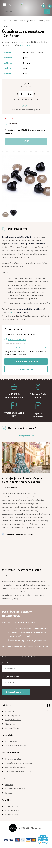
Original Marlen (12, 728)
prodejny (11, 312)
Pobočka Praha (12, 810)
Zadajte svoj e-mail (11, 677)
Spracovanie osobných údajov (19, 771)
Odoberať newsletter (16, 692)
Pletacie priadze (12, 715)
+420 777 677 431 (17, 339)
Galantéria (13, 21)
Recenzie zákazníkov (15, 789)
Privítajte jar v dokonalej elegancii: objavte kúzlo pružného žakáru (23, 480)
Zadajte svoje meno (11, 663)
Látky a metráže (13, 720)
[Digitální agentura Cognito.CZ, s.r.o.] (8, 840)
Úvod (4, 21)
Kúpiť (26, 141)
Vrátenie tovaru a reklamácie (18, 763)
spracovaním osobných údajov (13, 650)
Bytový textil (11, 711)
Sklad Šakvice (11, 806)
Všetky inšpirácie (26, 436)
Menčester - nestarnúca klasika (21, 569)
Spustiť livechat (26, 369)
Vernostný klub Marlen (15, 745)
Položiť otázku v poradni (26, 361)
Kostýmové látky (10, 487)
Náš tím (9, 784)
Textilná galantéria (27, 21)
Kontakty (9, 793)
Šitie (5, 576)
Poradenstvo (11, 741)
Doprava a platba (13, 759)
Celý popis (25, 45)
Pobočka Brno (11, 814)
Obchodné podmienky (15, 767)
